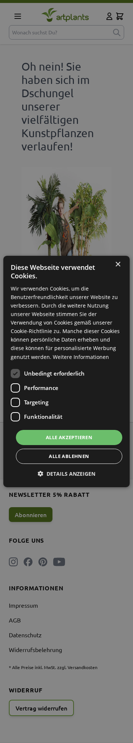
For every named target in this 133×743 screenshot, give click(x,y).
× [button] (117, 264)
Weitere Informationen (81, 356)
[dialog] (66, 371)
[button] (66, 473)
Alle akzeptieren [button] (69, 437)
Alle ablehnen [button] (69, 456)
